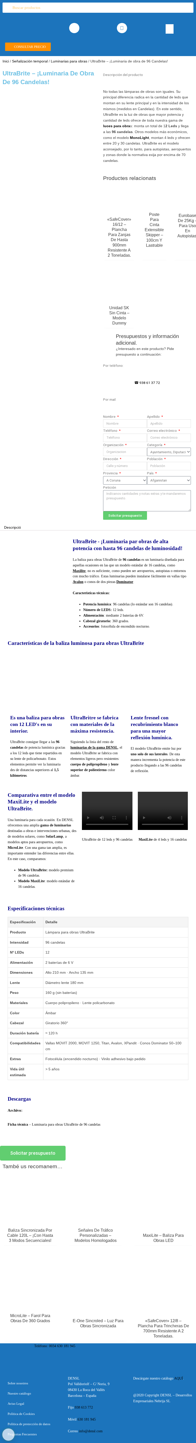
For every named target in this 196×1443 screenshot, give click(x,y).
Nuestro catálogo (19, 1393)
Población (155, 459)
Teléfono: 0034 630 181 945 (54, 1346)
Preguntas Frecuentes (22, 1434)
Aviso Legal (16, 1404)
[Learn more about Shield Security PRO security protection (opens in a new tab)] (8, 1434)
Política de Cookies (21, 1414)
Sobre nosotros (18, 1383)
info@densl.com (91, 1431)
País (150, 473)
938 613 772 (84, 1407)
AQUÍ (178, 1378)
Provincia (110, 473)
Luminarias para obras (69, 61)
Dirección (111, 459)
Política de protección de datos (29, 1424)
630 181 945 (87, 1419)
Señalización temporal (30, 61)
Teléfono (110, 430)
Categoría (155, 445)
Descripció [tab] (12, 527)
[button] (170, 29)
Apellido (154, 416)
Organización (113, 445)
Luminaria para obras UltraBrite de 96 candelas (66, 1124)
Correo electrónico (162, 430)
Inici (6, 61)
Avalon (78, 582)
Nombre (109, 416)
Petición (109, 487)
